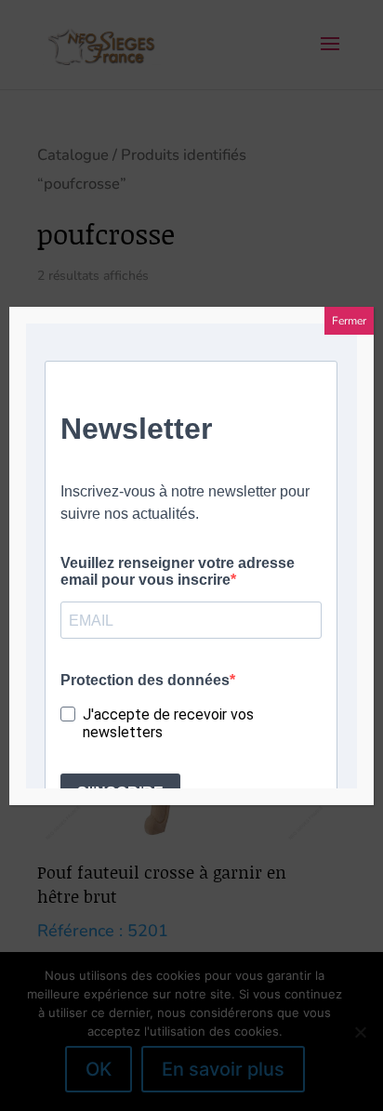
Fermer (349, 320)
